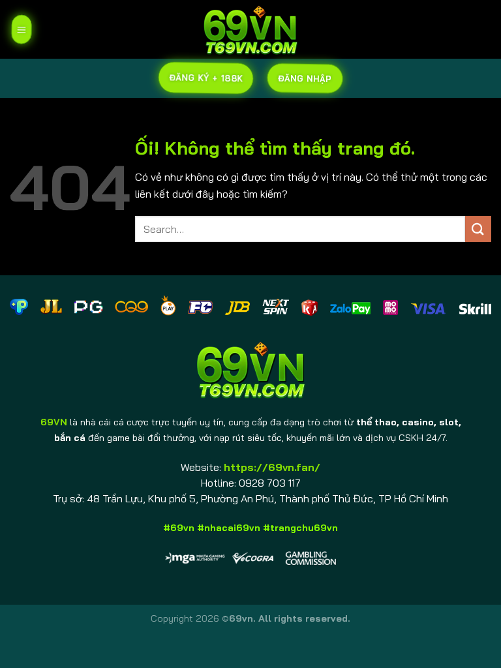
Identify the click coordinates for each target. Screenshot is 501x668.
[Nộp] (478, 228)
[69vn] (250, 29)
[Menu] (20, 29)
